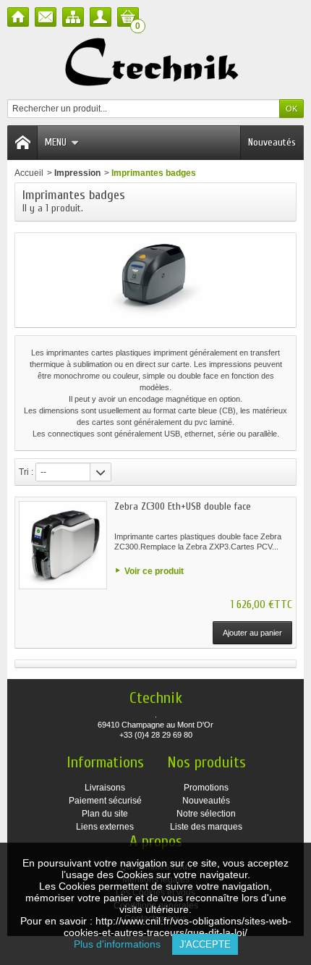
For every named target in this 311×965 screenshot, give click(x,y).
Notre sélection (206, 814)
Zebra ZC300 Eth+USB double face (182, 506)
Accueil (28, 173)
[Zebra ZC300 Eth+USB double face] (63, 545)
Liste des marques (206, 827)
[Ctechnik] (156, 62)
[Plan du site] (73, 17)
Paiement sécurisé (105, 801)
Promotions (206, 788)
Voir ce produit (154, 571)
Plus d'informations (123, 944)
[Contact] (45, 17)
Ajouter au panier (252, 632)
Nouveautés (272, 142)
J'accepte (205, 944)
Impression (77, 173)
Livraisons (105, 788)
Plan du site (105, 814)
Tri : (26, 472)
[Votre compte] (100, 17)
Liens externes (105, 827)
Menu (56, 142)
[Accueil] (18, 17)
